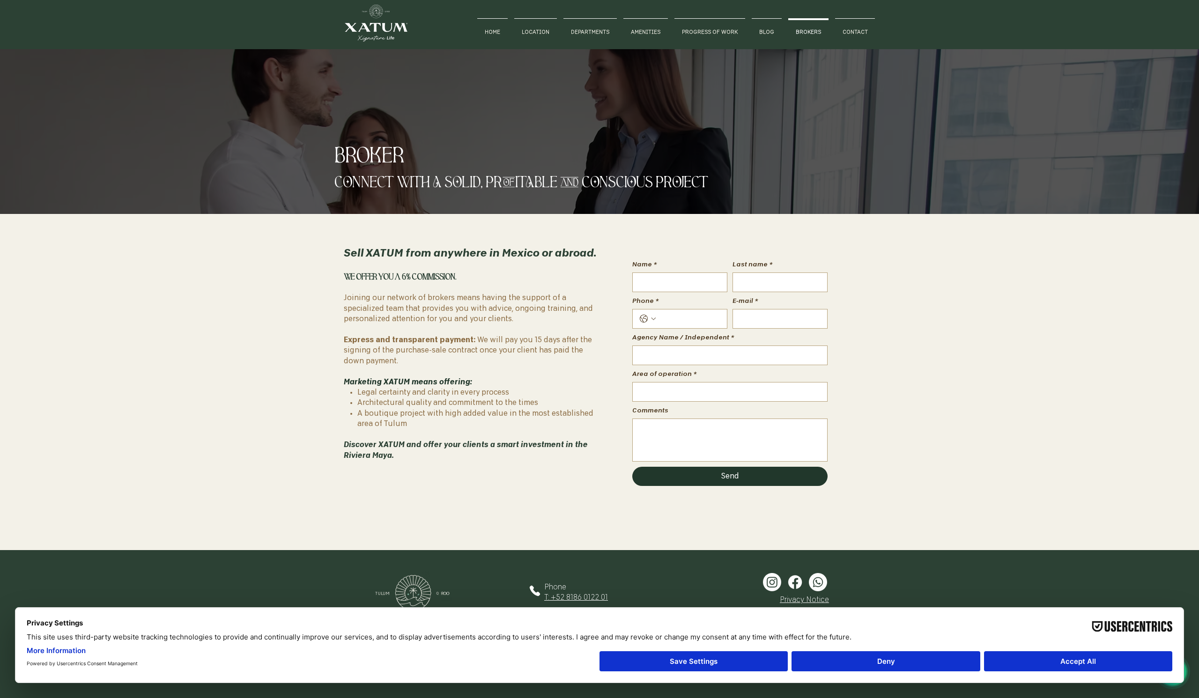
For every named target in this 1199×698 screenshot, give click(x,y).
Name (644, 264)
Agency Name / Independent (683, 337)
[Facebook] (795, 582)
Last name (752, 264)
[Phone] (535, 591)
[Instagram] (772, 582)
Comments (650, 410)
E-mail (745, 301)
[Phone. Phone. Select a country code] (647, 318)
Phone (645, 301)
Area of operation (664, 374)
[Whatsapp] (818, 582)
